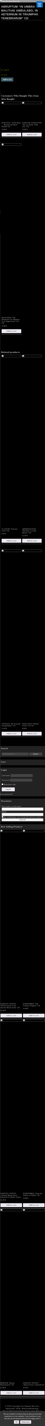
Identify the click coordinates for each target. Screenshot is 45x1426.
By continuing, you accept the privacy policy (22, 817)
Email (4, 812)
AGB (18, 1408)
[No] (42, 1418)
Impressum (10, 1408)
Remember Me (9, 784)
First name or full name (11, 806)
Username (6, 775)
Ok (16, 1422)
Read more (26, 1422)
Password (5, 780)
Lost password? (6, 794)
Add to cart (7, 79)
